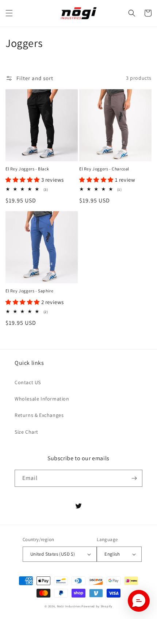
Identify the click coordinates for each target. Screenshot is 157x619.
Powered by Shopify (96, 606)
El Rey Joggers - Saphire (29, 290)
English (112, 554)
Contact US (28, 382)
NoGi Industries (69, 606)
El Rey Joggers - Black (27, 168)
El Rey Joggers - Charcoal (104, 168)
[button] (9, 13)
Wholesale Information (42, 398)
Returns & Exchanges (39, 415)
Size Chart (26, 432)
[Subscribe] (134, 478)
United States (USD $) (52, 554)
